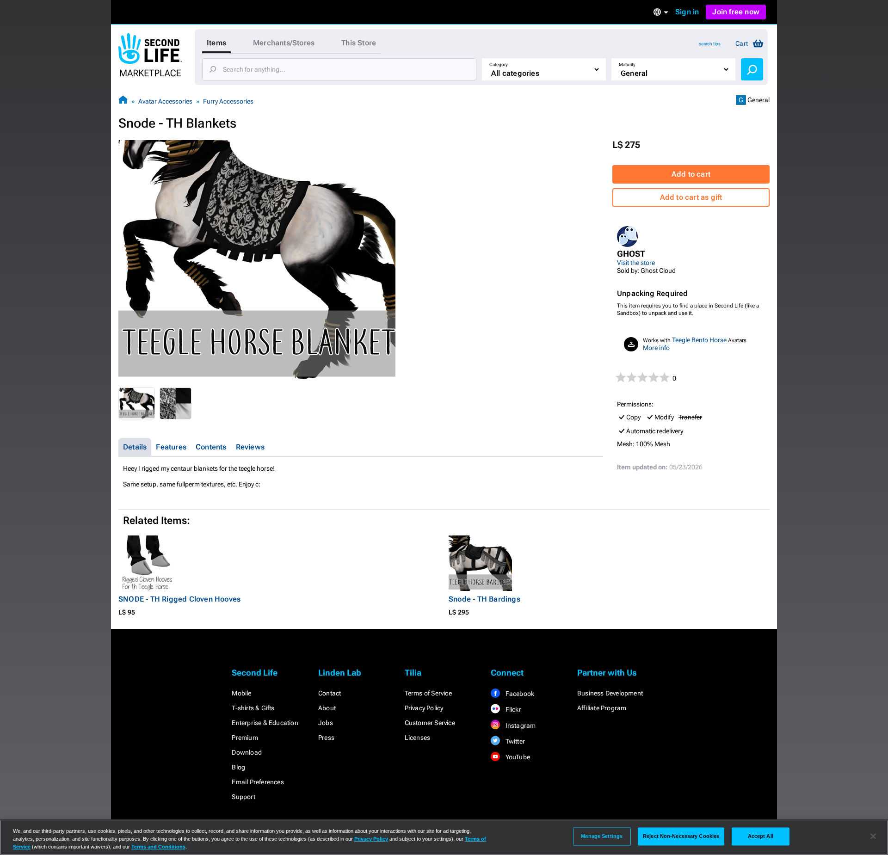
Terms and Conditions (158, 846)
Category (498, 64)
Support (243, 796)
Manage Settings (602, 836)
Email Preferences (258, 782)
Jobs (325, 722)
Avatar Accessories (165, 101)
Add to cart (691, 174)
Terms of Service (428, 693)
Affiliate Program (601, 708)
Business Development (610, 693)
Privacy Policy (424, 708)
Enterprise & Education (265, 722)
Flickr (512, 709)
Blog (238, 767)
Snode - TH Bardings (484, 599)
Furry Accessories (228, 101)
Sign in (687, 11)
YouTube (517, 757)
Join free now (735, 11)
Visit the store (636, 262)
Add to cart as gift (691, 197)
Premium (245, 737)
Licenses (418, 737)
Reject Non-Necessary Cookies (681, 836)
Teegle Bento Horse (699, 340)
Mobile (241, 693)
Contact (329, 693)
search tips (710, 43)
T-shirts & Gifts (253, 708)
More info (656, 347)
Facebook (519, 693)
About (327, 708)
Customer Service (430, 722)
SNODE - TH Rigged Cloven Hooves (179, 599)
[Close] (873, 836)
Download (247, 752)
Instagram (520, 725)
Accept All (760, 836)
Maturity (627, 64)
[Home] (123, 101)
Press (326, 737)
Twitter (514, 741)
